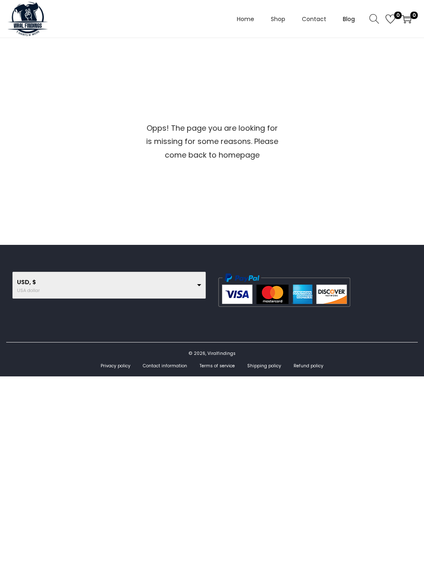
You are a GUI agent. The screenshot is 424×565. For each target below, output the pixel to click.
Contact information (165, 366)
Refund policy (308, 366)
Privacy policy (115, 366)
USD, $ (26, 282)
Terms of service (217, 366)
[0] (390, 19)
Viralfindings (221, 353)
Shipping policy (264, 366)
